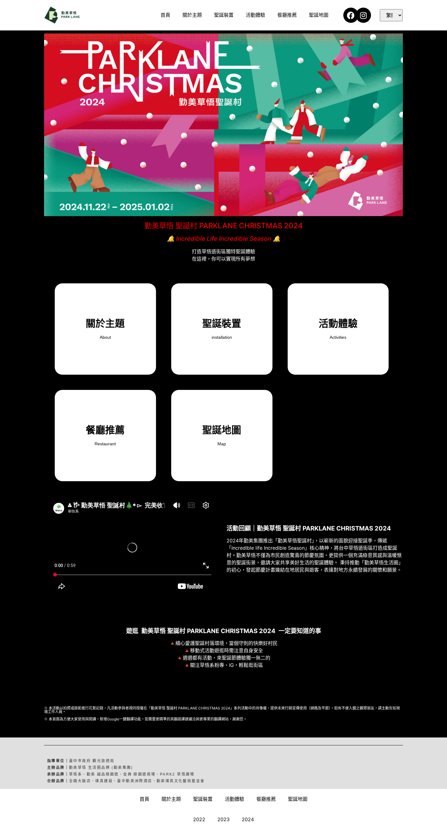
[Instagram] (363, 15)
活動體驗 (255, 15)
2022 (199, 819)
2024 (248, 819)
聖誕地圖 (318, 15)
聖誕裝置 (224, 15)
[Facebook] (351, 15)
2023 (223, 819)
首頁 (165, 15)
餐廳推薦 (287, 15)
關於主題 (192, 15)
